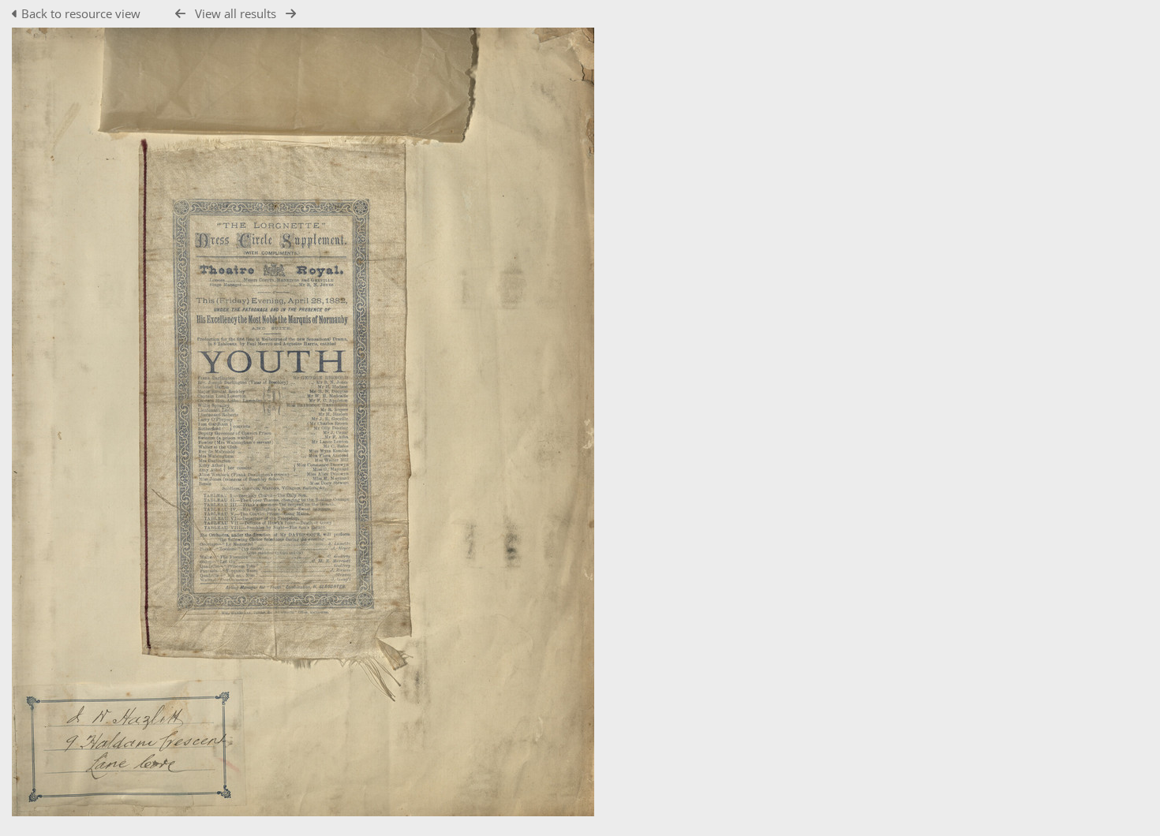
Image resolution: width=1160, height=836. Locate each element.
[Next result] (291, 14)
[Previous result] (180, 14)
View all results (235, 13)
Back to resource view (81, 13)
